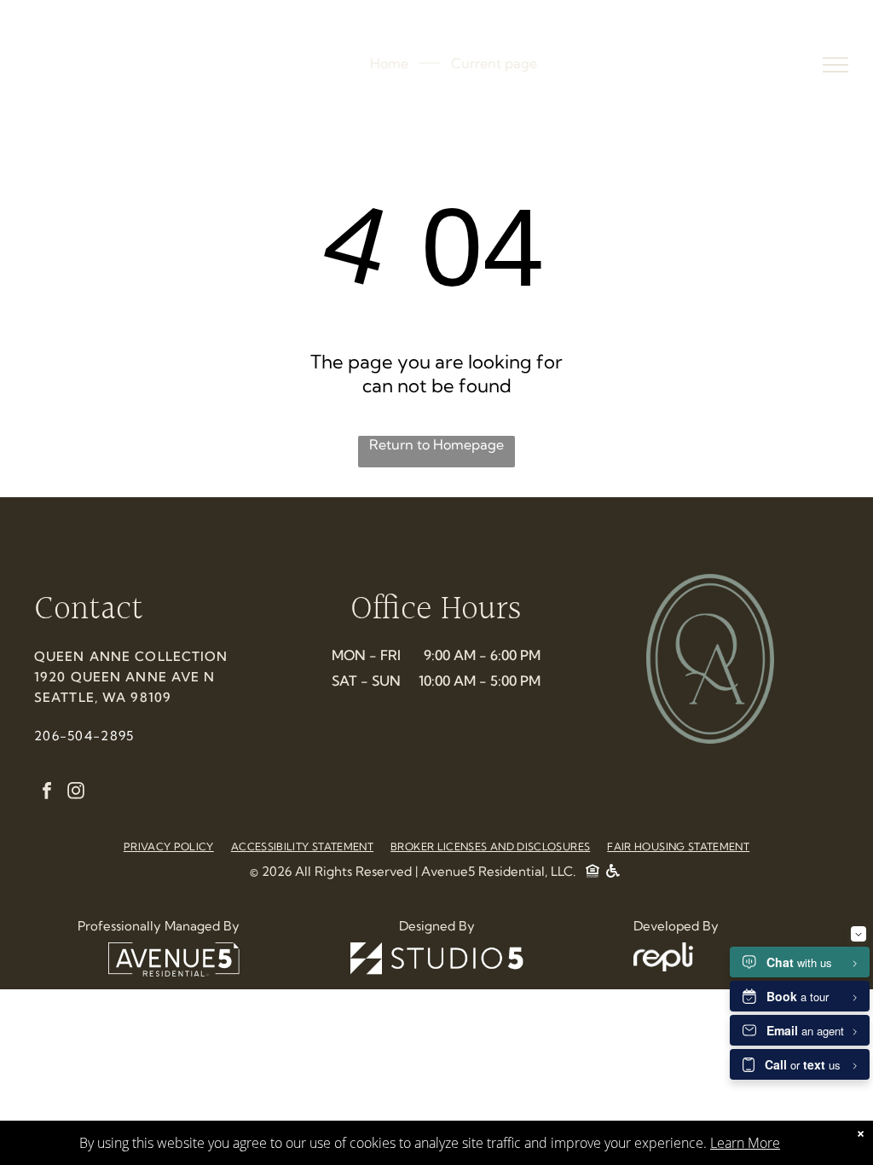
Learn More (745, 1142)
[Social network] (592, 873)
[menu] (835, 65)
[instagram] (76, 793)
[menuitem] (169, 846)
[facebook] (47, 793)
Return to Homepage (436, 444)
